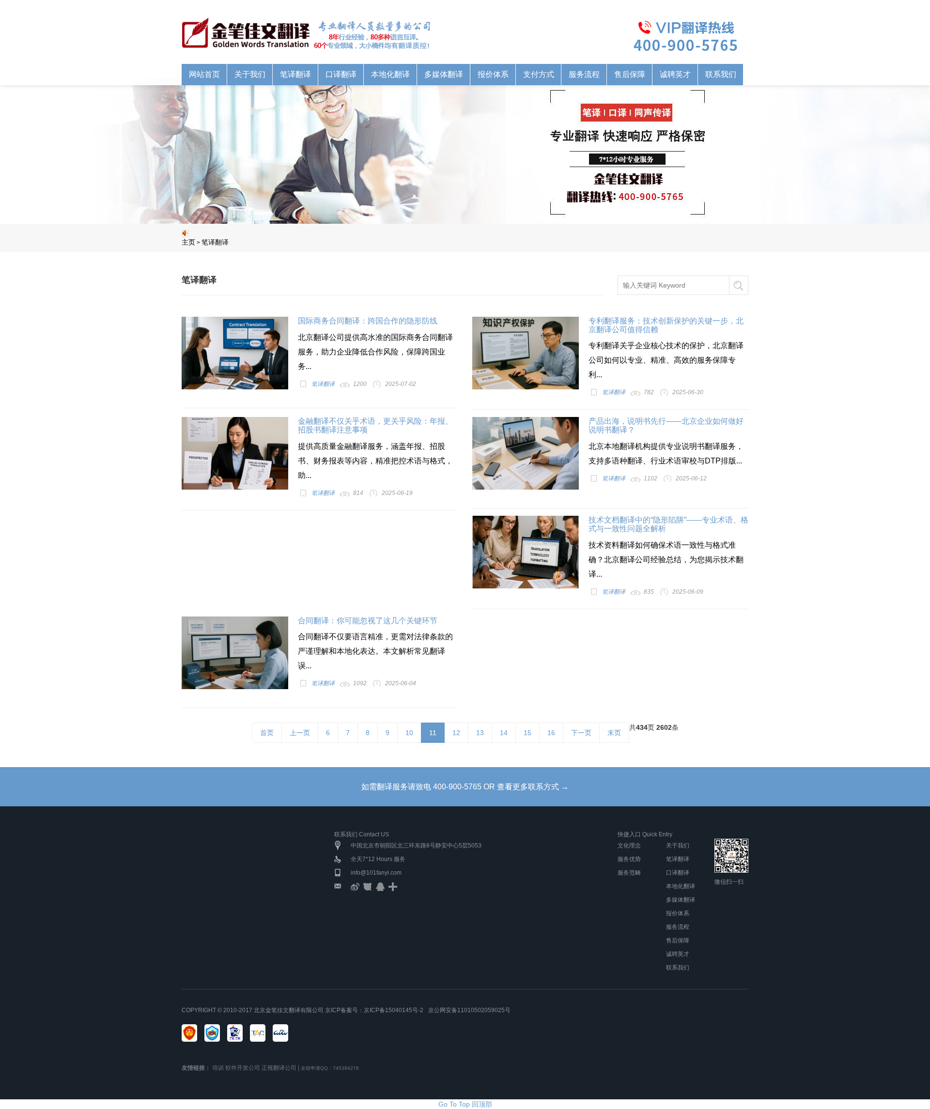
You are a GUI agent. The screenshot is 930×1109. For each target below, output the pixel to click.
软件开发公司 (242, 1067)
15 (527, 733)
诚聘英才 (677, 954)
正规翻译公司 (279, 1067)
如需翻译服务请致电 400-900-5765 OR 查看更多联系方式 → (465, 787)
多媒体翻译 (680, 899)
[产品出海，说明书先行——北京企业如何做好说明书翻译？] (525, 453)
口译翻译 (677, 872)
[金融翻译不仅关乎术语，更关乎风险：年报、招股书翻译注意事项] (235, 453)
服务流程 (584, 74)
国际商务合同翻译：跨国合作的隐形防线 (367, 321)
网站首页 (204, 74)
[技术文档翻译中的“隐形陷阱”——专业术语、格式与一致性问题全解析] (525, 552)
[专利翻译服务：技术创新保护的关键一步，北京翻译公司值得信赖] (525, 353)
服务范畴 (629, 872)
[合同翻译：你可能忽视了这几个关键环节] (235, 652)
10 (409, 733)
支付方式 (538, 74)
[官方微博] (355, 886)
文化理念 (629, 845)
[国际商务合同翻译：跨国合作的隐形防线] (235, 353)
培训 (218, 1067)
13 (480, 733)
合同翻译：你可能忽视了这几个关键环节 (367, 620)
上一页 (300, 733)
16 (551, 733)
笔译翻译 (215, 242)
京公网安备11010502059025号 (469, 1010)
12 (456, 733)
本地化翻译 (680, 886)
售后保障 (677, 940)
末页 (614, 733)
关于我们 (677, 845)
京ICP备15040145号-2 (393, 1010)
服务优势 (629, 859)
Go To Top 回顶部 (465, 1104)
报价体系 (677, 913)
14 (504, 733)
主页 (188, 242)
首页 (267, 733)
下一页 (581, 733)
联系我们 (677, 967)
